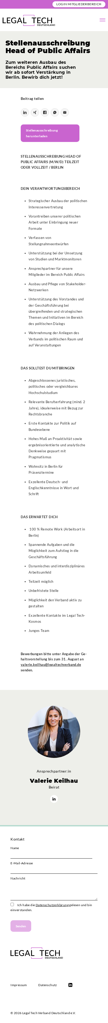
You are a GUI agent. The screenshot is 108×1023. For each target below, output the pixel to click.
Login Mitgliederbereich (78, 4)
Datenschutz (47, 985)
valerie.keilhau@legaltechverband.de (51, 664)
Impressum (18, 985)
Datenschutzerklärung (52, 905)
